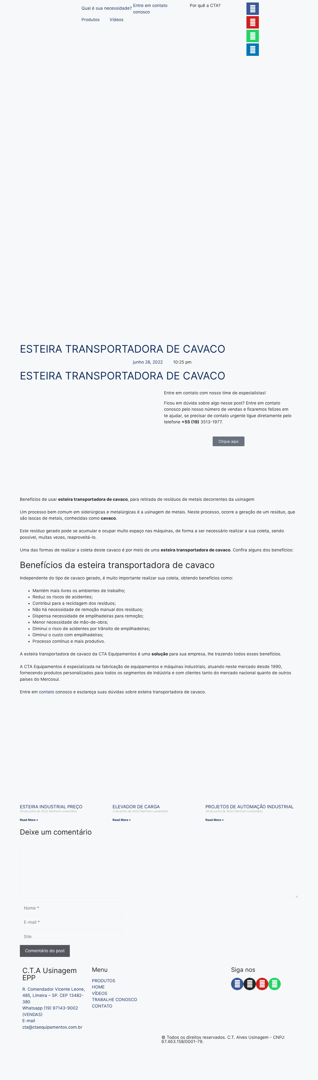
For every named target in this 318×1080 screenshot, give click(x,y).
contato (47, 691)
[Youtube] (252, 22)
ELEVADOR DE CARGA (136, 806)
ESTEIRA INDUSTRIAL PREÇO (51, 806)
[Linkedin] (252, 49)
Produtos (90, 19)
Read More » (29, 820)
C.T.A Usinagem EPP (49, 974)
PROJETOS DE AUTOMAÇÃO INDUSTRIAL (249, 806)
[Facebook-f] (237, 984)
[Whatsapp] (252, 36)
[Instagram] (249, 984)
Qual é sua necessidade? (106, 8)
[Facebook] (252, 8)
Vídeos (116, 19)
